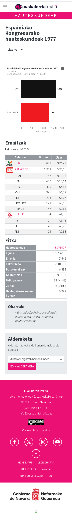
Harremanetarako (31, 476)
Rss (51, 476)
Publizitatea (29, 469)
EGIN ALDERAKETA (22, 366)
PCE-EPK (20, 214)
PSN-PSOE (21, 169)
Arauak (47, 469)
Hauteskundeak (36, 15)
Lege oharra (46, 462)
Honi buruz (25, 462)
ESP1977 (60, 247)
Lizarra (14, 49)
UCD (17, 163)
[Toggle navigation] (5, 7)
